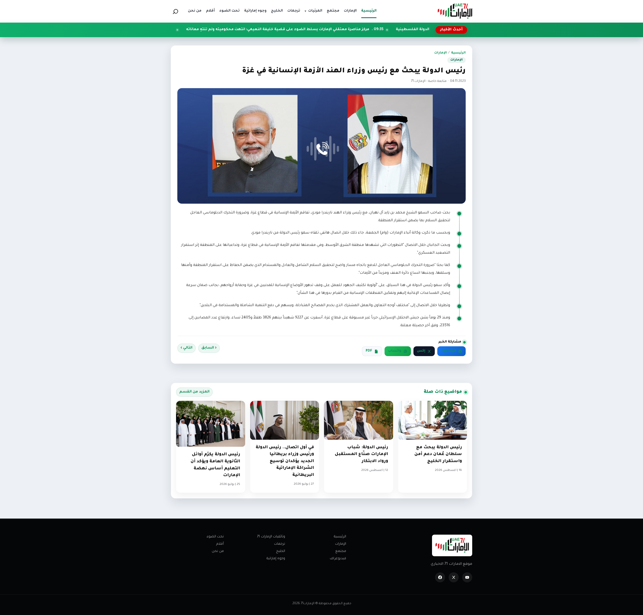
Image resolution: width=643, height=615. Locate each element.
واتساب (394, 351)
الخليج (280, 551)
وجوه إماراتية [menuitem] (255, 11)
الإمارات (440, 53)
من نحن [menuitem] (194, 11)
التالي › (186, 348)
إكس (421, 351)
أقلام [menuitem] (210, 11)
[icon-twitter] (454, 577)
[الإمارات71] (455, 11)
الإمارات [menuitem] (350, 11)
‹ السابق (209, 348)
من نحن (218, 551)
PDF (369, 351)
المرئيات (313, 11)
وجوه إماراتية (275, 559)
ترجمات (279, 544)
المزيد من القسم (194, 392)
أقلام (220, 544)
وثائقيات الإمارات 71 (271, 537)
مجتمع (340, 551)
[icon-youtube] (467, 577)
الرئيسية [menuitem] (369, 11)
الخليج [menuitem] (277, 11)
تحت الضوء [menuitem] (229, 11)
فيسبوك (448, 351)
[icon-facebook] (440, 577)
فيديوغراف (338, 559)
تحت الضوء (215, 537)
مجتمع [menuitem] (333, 11)
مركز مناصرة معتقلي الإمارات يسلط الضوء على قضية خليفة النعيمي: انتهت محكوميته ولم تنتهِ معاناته (318, 30)
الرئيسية (458, 53)
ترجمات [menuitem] (293, 11)
